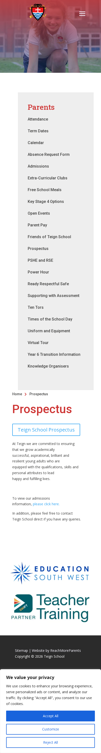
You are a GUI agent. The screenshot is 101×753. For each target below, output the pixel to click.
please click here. (46, 504)
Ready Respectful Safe (48, 284)
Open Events (39, 213)
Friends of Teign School (49, 237)
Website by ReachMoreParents (56, 650)
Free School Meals (45, 189)
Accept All (50, 716)
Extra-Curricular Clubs (47, 178)
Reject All (50, 742)
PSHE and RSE (40, 260)
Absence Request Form (49, 154)
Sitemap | (23, 650)
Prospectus (38, 248)
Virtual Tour (38, 342)
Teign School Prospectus (46, 429)
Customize (50, 729)
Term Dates (38, 131)
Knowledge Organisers (48, 366)
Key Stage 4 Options (46, 201)
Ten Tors (36, 307)
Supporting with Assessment (53, 295)
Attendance (38, 119)
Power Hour (38, 272)
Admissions (38, 166)
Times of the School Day (50, 319)
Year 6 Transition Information (54, 354)
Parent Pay (37, 225)
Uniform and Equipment (49, 331)
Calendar (36, 142)
